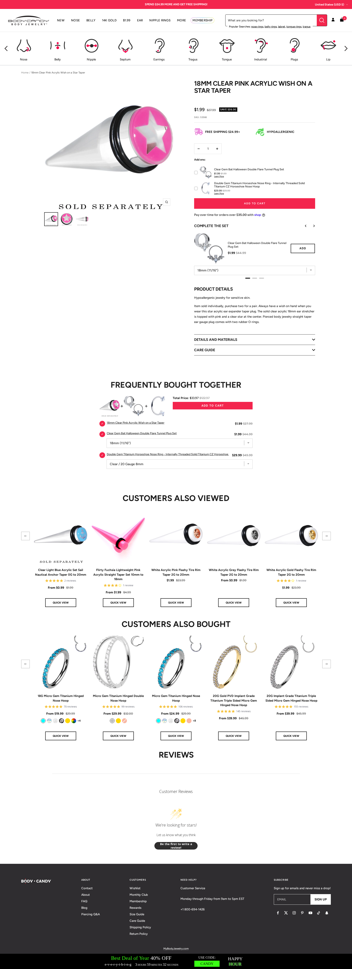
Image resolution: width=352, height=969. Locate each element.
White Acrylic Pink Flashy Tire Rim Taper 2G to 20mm (175, 572)
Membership (138, 901)
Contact (87, 888)
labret (281, 26)
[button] (25, 536)
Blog (84, 908)
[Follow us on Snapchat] (327, 913)
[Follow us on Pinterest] (302, 913)
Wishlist (135, 888)
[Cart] (342, 20)
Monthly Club (139, 895)
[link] (43, 720)
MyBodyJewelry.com (176, 948)
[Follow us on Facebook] (278, 913)
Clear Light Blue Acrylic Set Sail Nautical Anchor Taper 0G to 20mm (60, 572)
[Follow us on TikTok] (319, 913)
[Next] (345, 48)
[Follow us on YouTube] (310, 913)
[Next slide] (311, 226)
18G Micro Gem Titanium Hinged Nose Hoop (61, 698)
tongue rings (293, 26)
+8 (194, 720)
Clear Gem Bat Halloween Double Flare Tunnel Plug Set (257, 244)
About (85, 895)
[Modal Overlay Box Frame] (176, 961)
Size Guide (137, 914)
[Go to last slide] (303, 226)
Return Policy (139, 934)
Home (25, 72)
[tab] (247, 278)
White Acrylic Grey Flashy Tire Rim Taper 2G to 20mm (234, 572)
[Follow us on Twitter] (286, 913)
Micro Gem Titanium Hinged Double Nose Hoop (118, 698)
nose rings (257, 26)
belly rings (271, 26)
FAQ (84, 901)
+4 (79, 720)
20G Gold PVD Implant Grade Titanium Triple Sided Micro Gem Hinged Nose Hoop (233, 700)
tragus (306, 26)
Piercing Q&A (90, 914)
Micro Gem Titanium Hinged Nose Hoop (176, 698)
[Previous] (6, 48)
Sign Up (321, 899)
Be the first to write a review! (176, 846)
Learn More (219, 176)
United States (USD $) (329, 4)
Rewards (135, 908)
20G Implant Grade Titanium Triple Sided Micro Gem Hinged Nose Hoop (291, 698)
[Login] (333, 20)
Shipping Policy (140, 927)
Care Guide (137, 921)
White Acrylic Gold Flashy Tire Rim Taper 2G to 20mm (291, 572)
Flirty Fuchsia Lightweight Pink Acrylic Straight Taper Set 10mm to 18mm (118, 574)
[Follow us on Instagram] (294, 913)
